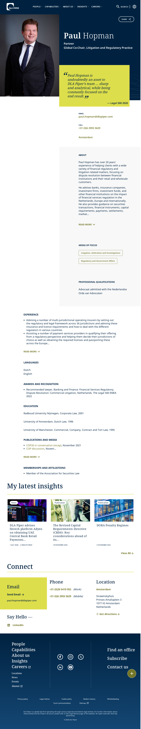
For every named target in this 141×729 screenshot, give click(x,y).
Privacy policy (22, 699)
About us (68, 6)
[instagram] (70, 657)
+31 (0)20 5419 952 (60, 589)
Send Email (14, 594)
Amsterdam (86, 137)
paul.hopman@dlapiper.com (96, 116)
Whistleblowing (113, 699)
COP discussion (35, 448)
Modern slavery (89, 699)
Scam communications (62, 703)
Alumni (15, 686)
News (14, 677)
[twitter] (81, 657)
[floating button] (131, 673)
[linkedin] (60, 667)
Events (15, 681)
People (37, 6)
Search (124, 6)
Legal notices (45, 699)
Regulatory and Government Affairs (98, 261)
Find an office (121, 650)
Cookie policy (67, 699)
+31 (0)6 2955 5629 (89, 128)
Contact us (117, 667)
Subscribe (117, 658)
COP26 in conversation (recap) (43, 445)
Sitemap (82, 703)
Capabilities (52, 6)
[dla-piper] (13, 6)
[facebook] (60, 657)
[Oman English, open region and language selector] (134, 7)
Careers (95, 6)
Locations (17, 673)
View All (126, 553)
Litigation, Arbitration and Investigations (100, 253)
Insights (82, 6)
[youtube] (70, 667)
